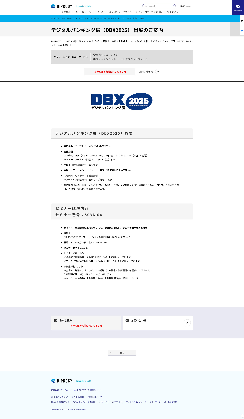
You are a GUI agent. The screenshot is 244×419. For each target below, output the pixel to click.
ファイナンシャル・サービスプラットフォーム (122, 59)
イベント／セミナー (87, 18)
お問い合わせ (147, 72)
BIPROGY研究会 (59, 397)
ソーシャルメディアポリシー (110, 402)
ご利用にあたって (94, 397)
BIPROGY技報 (78, 397)
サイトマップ (155, 402)
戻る (122, 352)
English (188, 6)
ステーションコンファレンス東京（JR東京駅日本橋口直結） (102, 170)
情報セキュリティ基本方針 (84, 402)
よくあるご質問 (170, 402)
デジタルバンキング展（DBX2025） (93, 146)
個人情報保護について (60, 402)
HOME (54, 18)
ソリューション (68, 18)
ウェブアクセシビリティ (136, 402)
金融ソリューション (107, 54)
